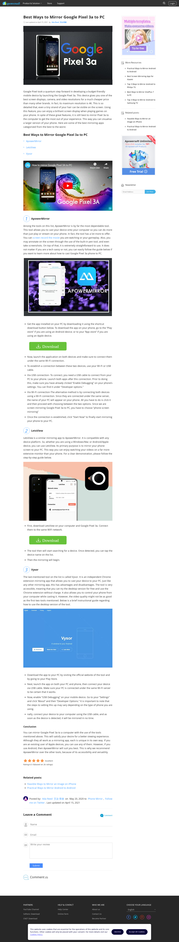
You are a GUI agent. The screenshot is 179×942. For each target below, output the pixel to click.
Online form (63, 914)
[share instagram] (149, 917)
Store (49, 3)
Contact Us (97, 914)
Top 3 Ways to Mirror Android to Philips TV (141, 85)
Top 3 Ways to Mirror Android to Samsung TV (141, 101)
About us (96, 909)
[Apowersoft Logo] (11, 3)
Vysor (29, 153)
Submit (36, 865)
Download (50, 346)
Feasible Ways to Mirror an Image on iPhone (51, 783)
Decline (117, 931)
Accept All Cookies (137, 931)
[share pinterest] (142, 917)
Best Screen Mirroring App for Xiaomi (140, 78)
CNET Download (30, 918)
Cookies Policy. (36, 934)
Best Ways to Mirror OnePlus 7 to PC (140, 93)
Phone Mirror (95, 798)
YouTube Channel (31, 909)
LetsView (31, 147)
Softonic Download (31, 914)
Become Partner (99, 918)
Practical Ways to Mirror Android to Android (51, 787)
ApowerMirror (33, 141)
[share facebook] (129, 917)
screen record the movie (46, 237)
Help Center (63, 909)
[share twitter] (135, 917)
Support (60, 3)
